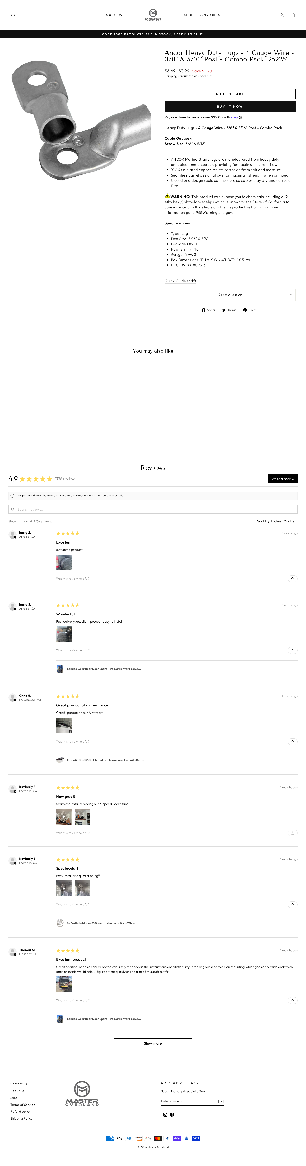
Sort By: (263, 521)
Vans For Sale (211, 15)
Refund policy (20, 1111)
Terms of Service (22, 1105)
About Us (17, 1091)
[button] (81, 478)
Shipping (171, 76)
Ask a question (230, 294)
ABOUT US (114, 15)
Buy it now (230, 106)
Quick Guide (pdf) (180, 280)
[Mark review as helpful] (293, 578)
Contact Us (18, 1084)
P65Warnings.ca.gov (214, 212)
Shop (188, 15)
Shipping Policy (21, 1118)
